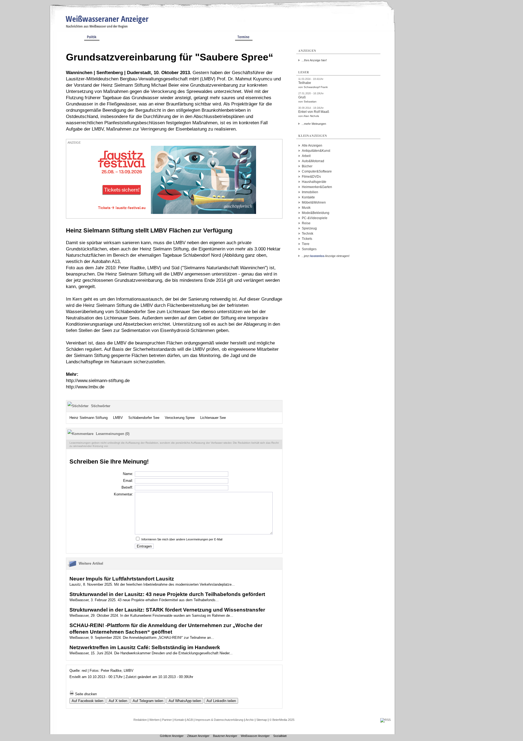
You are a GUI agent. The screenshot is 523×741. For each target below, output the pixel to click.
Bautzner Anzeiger (225, 735)
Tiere (305, 244)
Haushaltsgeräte (314, 181)
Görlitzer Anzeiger (172, 735)
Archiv (249, 719)
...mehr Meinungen (314, 123)
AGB (190, 719)
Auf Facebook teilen (87, 701)
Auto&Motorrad (313, 161)
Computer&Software (317, 171)
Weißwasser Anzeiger (255, 735)
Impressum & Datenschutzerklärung (219, 719)
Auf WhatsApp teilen (185, 701)
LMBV (118, 418)
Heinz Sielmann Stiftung (88, 418)
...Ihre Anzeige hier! (314, 60)
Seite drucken (85, 694)
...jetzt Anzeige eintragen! (325, 256)
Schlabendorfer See (143, 418)
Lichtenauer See (213, 418)
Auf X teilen (118, 701)
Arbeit (306, 156)
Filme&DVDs (311, 176)
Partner (167, 719)
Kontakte (308, 197)
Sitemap (261, 719)
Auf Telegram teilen (148, 701)
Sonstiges (309, 249)
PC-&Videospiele (314, 218)
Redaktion (140, 719)
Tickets (307, 238)
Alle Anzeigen (312, 145)
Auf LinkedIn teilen (221, 701)
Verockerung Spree (180, 418)
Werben (154, 719)
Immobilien (310, 192)
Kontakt (179, 719)
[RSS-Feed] (385, 719)
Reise (306, 223)
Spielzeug (309, 228)
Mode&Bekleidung (315, 212)
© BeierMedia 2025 (281, 719)
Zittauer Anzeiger (198, 735)
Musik (306, 207)
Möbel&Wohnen (314, 202)
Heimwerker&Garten (317, 187)
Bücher (307, 166)
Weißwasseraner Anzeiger (107, 19)
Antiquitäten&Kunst (316, 150)
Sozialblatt (280, 735)
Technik (307, 233)
